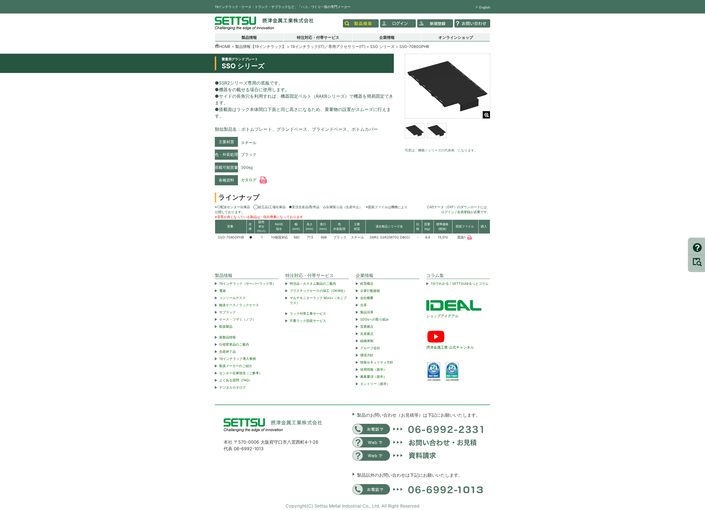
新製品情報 (227, 337)
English (484, 7)
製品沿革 (366, 312)
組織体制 (366, 341)
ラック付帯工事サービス (308, 313)
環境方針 (366, 355)
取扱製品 (225, 326)
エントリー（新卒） (375, 384)
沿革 (363, 305)
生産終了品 (227, 351)
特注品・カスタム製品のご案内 (313, 283)
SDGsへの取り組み (374, 319)
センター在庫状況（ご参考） (240, 373)
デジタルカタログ (232, 387)
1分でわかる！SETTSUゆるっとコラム (460, 283)
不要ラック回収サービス (308, 321)
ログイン (447, 212)
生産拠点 (366, 334)
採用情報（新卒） (373, 369)
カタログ (249, 180)
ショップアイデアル (442, 316)
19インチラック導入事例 (237, 359)
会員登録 (463, 212)
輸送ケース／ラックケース (239, 305)
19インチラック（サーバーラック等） (247, 283)
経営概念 (366, 283)
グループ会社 (370, 348)
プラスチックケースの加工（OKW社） (318, 291)
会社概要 (366, 298)
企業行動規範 (370, 291)
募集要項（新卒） (373, 377)
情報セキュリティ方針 (376, 362)
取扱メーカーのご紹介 (235, 366)
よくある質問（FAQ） (235, 380)
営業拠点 (366, 326)
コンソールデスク (232, 298)
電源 (222, 291)
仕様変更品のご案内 (234, 344)
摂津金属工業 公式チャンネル (450, 347)
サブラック (227, 312)
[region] (447, 134)
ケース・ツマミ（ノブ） (237, 319)
